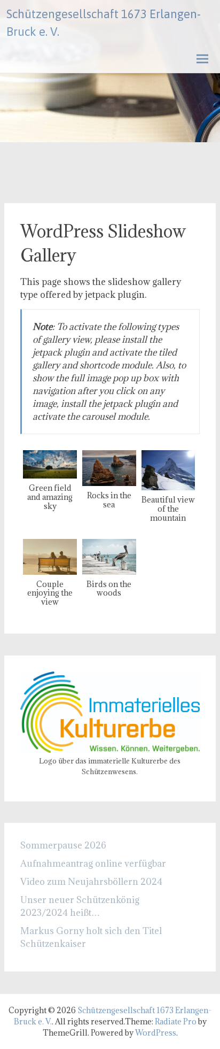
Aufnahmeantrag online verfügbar (93, 863)
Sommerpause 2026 (63, 845)
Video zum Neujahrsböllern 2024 (91, 882)
